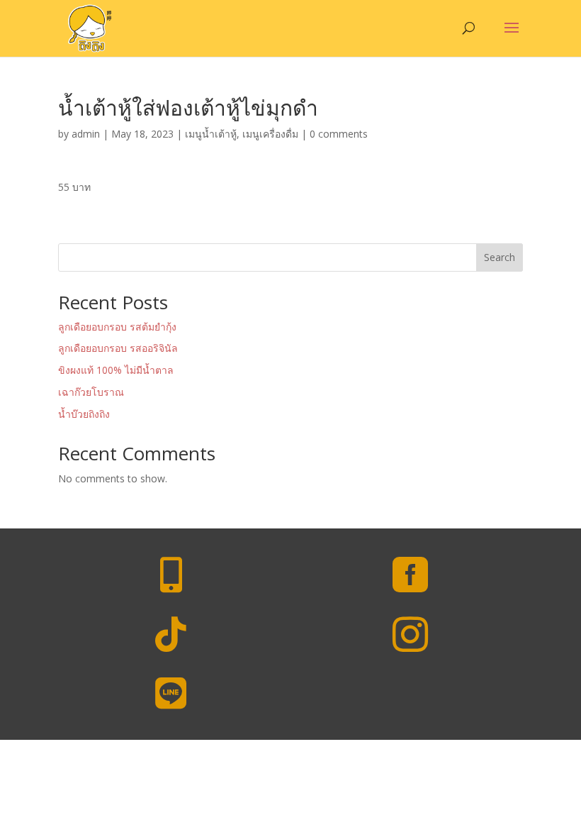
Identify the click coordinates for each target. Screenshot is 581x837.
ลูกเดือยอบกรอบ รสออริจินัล (118, 348)
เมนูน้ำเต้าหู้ (211, 133)
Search (499, 257)
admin (86, 133)
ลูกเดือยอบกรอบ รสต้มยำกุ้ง (117, 326)
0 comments (339, 133)
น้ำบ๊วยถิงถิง (84, 414)
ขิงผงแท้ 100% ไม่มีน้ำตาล (116, 370)
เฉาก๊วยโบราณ (91, 392)
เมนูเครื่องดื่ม (270, 133)
